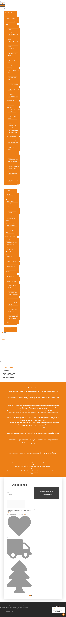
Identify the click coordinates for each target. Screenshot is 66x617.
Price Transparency (19, 602)
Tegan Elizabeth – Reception (13, 130)
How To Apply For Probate (13, 313)
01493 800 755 (12, 371)
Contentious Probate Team (11, 136)
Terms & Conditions (13, 602)
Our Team (7, 24)
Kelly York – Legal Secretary (13, 125)
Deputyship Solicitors (12, 278)
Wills (8, 322)
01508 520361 (11, 374)
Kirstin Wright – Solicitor (12, 74)
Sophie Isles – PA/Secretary (13, 98)
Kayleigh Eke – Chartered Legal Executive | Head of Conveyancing (13, 31)
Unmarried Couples (10, 234)
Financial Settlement (10, 216)
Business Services (7, 186)
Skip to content (3, 0)
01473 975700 (11, 376)
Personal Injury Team (10, 100)
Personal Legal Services (8, 187)
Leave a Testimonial (8, 329)
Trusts (8, 320)
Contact (5, 332)
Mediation (10, 212)
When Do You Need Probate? (13, 318)
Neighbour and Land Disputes (12, 268)
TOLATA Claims (11, 258)
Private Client (9, 107)
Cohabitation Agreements (11, 201)
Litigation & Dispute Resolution (10, 236)
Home (5, 8)
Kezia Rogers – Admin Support (13, 84)
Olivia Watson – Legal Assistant (14, 96)
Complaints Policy (7, 602)
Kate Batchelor (11, 103)
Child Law (8, 194)
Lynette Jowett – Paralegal (13, 50)
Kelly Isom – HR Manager (13, 168)
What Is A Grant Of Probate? (13, 316)
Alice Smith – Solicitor (12, 144)
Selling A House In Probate (13, 314)
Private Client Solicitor (10, 21)
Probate (8, 296)
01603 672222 (11, 370)
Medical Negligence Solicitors (12, 266)
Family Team (9, 68)
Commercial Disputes (10, 244)
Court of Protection (10, 276)
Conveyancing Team (10, 26)
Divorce (8, 206)
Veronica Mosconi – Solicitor (13, 92)
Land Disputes (9, 256)
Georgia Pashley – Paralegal (13, 145)
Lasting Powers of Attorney (11, 283)
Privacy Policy (9, 512)
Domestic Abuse (9, 215)
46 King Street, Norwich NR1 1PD (46, 491)
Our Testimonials (8, 328)
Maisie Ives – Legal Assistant (13, 51)
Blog (23, 602)
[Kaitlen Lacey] (3, 339)
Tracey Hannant (11, 104)
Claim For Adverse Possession (12, 242)
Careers (6, 15)
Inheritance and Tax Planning (11, 281)
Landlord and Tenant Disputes (12, 261)
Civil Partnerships (10, 196)
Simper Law (4, 614)
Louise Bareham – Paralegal (13, 48)
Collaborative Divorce (12, 210)
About (5, 9)
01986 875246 (12, 373)
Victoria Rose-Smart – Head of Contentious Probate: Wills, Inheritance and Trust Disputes (13, 141)
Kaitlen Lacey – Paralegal (13, 120)
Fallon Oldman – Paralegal (13, 75)
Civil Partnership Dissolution (13, 209)
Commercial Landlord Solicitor (13, 263)
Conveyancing (7, 190)
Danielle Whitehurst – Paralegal (14, 94)
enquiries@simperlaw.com (9, 377)
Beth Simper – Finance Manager (14, 166)
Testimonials (6, 325)
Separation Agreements (11, 225)
